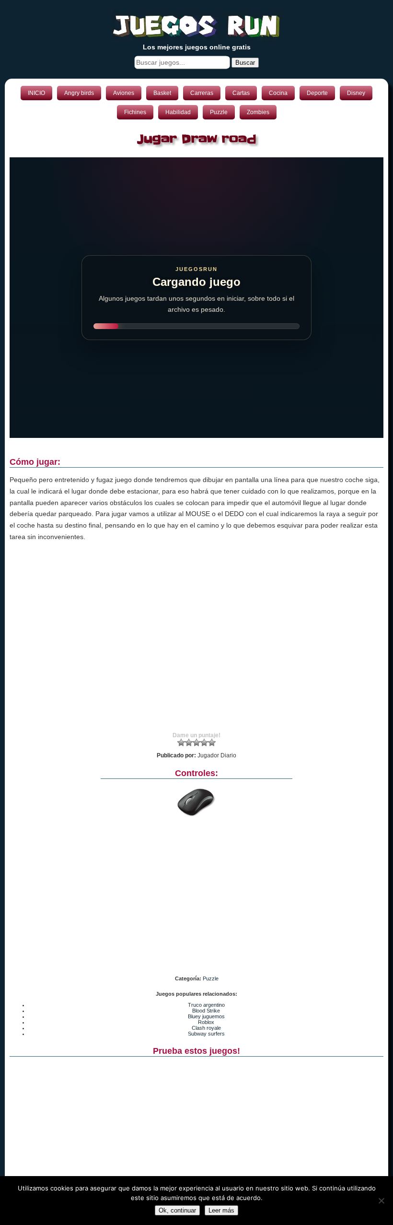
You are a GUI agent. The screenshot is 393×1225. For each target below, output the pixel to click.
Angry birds (79, 93)
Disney (356, 93)
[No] (381, 1200)
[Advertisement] (196, 645)
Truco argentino (206, 1005)
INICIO (36, 93)
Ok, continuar (177, 1210)
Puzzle (219, 112)
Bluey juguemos (206, 1016)
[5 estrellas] (212, 742)
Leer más (221, 1210)
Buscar (245, 62)
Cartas (241, 93)
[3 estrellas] (196, 742)
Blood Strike (206, 1010)
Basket (162, 93)
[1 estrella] (181, 742)
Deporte (317, 93)
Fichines (135, 112)
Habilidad (178, 112)
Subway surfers (206, 1034)
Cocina (278, 93)
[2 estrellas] (189, 742)
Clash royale (206, 1028)
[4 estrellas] (204, 742)
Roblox (206, 1022)
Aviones (123, 93)
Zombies (258, 112)
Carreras (201, 93)
